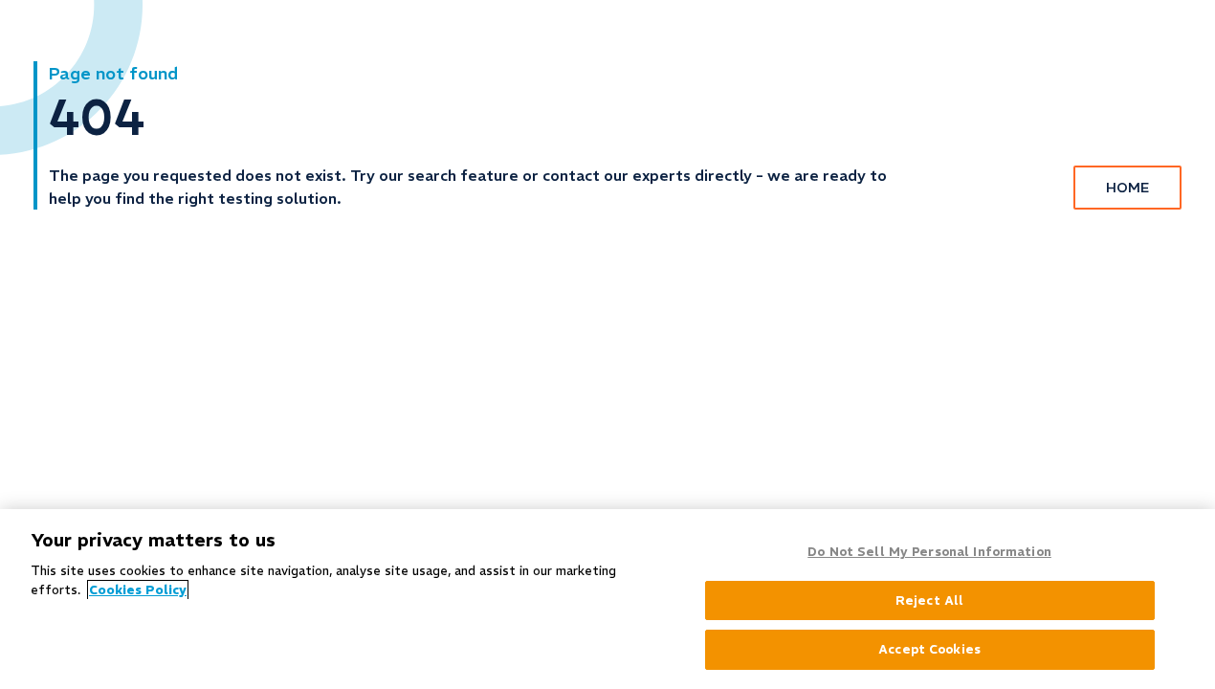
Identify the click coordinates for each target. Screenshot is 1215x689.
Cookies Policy (138, 590)
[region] (607, 599)
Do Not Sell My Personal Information (929, 552)
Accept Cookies (929, 649)
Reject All (929, 600)
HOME (1127, 187)
